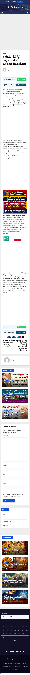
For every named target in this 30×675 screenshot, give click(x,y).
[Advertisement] (15, 30)
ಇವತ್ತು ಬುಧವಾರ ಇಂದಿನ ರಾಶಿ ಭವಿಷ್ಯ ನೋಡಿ (15, 565)
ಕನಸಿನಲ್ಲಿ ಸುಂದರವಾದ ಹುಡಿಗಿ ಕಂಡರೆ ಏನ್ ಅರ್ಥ (13, 598)
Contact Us (23, 663)
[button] (24, 12)
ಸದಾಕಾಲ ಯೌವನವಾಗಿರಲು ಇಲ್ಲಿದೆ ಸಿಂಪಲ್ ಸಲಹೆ (14, 413)
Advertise (11, 666)
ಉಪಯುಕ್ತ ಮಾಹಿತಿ (10, 380)
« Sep (14, 640)
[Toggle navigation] (14, 12)
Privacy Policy (17, 663)
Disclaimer (15, 669)
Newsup (23, 658)
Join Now (22, 79)
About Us (10, 663)
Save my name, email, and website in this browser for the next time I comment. (13, 495)
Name (4, 465)
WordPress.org (7, 525)
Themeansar (14, 659)
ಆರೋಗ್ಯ (4, 53)
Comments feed (7, 521)
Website (5, 483)
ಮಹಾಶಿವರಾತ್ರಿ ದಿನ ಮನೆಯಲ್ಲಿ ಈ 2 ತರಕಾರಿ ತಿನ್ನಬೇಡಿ (14, 397)
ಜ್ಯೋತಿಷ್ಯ (5, 562)
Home (5, 663)
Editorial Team (25, 666)
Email (4, 474)
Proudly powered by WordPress (10, 658)
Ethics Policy (5, 666)
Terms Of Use (17, 666)
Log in (4, 514)
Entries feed (6, 518)
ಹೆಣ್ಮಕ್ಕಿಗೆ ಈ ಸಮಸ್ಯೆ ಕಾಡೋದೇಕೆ (13, 382)
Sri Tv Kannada (15, 7)
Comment (5, 435)
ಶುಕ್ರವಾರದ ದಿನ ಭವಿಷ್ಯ (10, 550)
